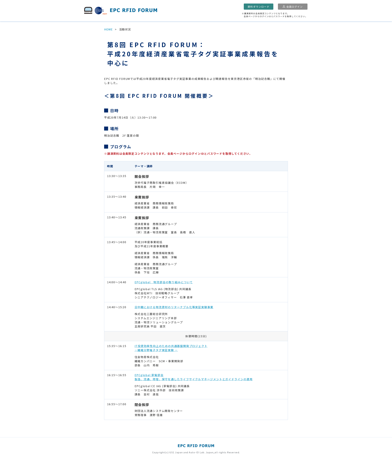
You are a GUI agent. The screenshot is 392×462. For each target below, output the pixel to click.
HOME (108, 29)
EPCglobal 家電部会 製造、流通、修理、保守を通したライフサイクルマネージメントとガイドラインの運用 (194, 377)
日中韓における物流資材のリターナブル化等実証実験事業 (174, 307)
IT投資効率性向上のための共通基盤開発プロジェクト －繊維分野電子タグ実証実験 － (171, 348)
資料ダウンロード (258, 6)
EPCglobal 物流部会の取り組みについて (164, 282)
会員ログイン (294, 6)
